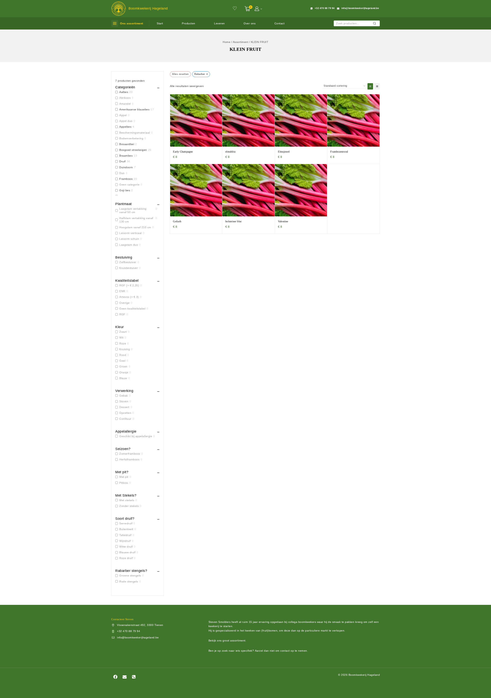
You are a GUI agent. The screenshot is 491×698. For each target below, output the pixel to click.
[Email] (124, 677)
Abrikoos (125, 97)
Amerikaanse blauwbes (134, 109)
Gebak (123, 395)
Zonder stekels (129, 505)
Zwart (123, 331)
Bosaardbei (126, 144)
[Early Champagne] (196, 120)
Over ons (249, 23)
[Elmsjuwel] (301, 120)
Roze (122, 343)
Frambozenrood (339, 151)
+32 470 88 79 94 (128, 631)
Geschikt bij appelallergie (135, 436)
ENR (122, 291)
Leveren (219, 23)
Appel (123, 115)
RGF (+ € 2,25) (129, 285)
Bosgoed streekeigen (133, 149)
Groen (123, 366)
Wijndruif (125, 540)
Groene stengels (130, 575)
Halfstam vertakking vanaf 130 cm (136, 220)
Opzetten (125, 412)
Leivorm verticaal (130, 233)
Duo (122, 173)
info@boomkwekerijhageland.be (138, 637)
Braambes (126, 155)
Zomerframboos (129, 453)
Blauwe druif (127, 552)
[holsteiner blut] (248, 190)
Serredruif (125, 523)
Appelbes (125, 126)
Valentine (283, 221)
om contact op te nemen (291, 650)
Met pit (123, 476)
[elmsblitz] (248, 120)
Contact (279, 23)
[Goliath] (196, 190)
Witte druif (126, 546)
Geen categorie (129, 184)
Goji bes (124, 190)
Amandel (125, 103)
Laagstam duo (128, 244)
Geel (122, 360)
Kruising (124, 349)
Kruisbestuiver (128, 267)
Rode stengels (128, 581)
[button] (261, 8)
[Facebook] (115, 677)
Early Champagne (183, 151)
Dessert (124, 407)
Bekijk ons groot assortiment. (227, 640)
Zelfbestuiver (127, 262)
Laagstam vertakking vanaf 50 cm (133, 210)
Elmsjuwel (284, 151)
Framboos (126, 178)
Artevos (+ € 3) (129, 296)
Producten (188, 23)
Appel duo (126, 120)
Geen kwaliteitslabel (132, 308)
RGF (122, 314)
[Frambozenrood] (353, 120)
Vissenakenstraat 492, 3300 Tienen (140, 625)
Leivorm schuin (129, 238)
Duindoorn (126, 167)
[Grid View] (370, 86)
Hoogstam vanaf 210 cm (135, 227)
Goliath (177, 221)
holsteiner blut (233, 221)
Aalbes (123, 92)
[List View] (377, 86)
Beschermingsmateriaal (134, 132)
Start (160, 23)
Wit (121, 337)
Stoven (123, 401)
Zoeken (376, 23)
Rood (122, 354)
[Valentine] (301, 190)
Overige (124, 302)
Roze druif (126, 558)
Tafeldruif (125, 535)
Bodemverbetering (131, 138)
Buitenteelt (126, 529)
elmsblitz (230, 151)
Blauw (123, 378)
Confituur (125, 418)
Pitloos (123, 482)
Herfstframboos (129, 459)
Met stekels (126, 500)
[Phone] (134, 677)
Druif (122, 161)
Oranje (123, 372)
